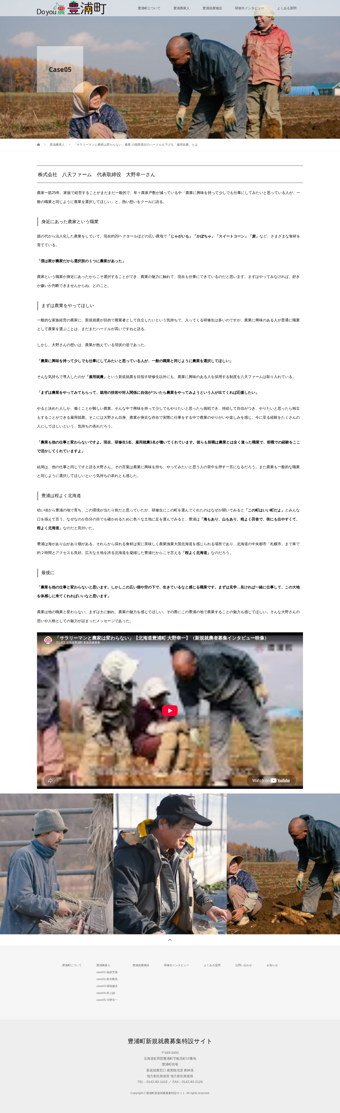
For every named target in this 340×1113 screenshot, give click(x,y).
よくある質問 (287, 8)
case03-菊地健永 (107, 986)
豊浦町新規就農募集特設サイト (170, 1041)
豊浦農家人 (181, 8)
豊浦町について (149, 8)
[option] (56, 863)
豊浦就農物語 (212, 8)
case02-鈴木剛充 (107, 979)
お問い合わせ (243, 965)
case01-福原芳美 (107, 972)
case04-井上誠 (105, 993)
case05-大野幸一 (107, 1000)
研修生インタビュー (249, 8)
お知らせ (272, 965)
